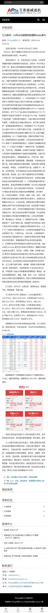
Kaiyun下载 (39, 602)
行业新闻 (7, 511)
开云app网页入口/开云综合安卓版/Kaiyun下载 (25, 583)
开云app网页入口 (14, 40)
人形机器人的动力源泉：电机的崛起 (23, 477)
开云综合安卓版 (29, 602)
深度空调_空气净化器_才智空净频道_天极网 (21, 556)
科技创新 (7, 516)
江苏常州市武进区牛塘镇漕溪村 (20, 586)
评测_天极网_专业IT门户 (13, 543)
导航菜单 (6, 20)
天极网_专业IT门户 (11, 530)
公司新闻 (7, 507)
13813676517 (13, 575)
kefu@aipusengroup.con (17, 579)
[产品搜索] (41, 1)
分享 (6, 611)
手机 (18, 611)
